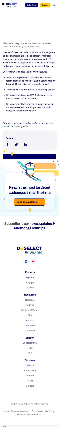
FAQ (30, 353)
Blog (30, 315)
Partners (30, 375)
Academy (30, 330)
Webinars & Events (30, 310)
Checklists (30, 325)
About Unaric (29, 370)
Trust (30, 348)
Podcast (30, 305)
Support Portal (30, 343)
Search (30, 287)
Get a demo (31, 5)
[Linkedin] (26, 261)
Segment (29, 277)
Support (45, 5)
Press (30, 381)
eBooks (30, 320)
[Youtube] (33, 261)
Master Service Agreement (16, 411)
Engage (30, 282)
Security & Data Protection (29, 414)
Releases (30, 300)
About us (30, 365)
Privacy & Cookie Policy (43, 411)
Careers (30, 386)
